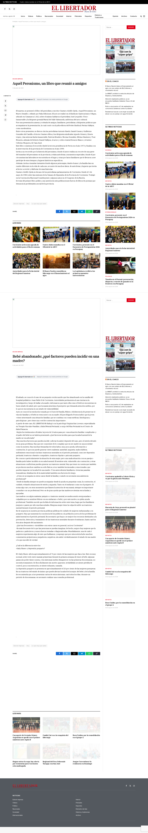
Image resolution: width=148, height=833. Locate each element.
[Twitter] (5, 106)
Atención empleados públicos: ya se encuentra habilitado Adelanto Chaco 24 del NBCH (120, 101)
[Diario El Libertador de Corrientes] (74, 9)
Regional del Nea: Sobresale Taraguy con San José (54, 763)
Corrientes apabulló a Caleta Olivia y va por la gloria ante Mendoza (120, 477)
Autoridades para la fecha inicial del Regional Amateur (26, 272)
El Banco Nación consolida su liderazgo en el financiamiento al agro (56, 273)
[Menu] (144, 16)
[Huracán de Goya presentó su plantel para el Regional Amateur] (120, 493)
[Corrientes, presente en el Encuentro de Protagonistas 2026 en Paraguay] (86, 234)
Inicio (23, 16)
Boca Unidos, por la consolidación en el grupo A (86, 736)
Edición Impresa (18, 79)
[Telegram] (5, 115)
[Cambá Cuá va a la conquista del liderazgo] (56, 725)
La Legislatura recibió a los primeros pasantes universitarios (84, 273)
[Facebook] (5, 101)
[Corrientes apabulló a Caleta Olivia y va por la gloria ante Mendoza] (120, 462)
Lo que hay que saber (39, 203)
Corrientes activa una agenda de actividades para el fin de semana (26, 246)
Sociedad (59, 16)
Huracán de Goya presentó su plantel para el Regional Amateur (120, 508)
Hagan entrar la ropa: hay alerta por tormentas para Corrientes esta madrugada (26, 764)
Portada (15, 21)
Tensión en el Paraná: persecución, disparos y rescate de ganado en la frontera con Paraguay (119, 281)
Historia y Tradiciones (99, 16)
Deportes (88, 16)
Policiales (78, 16)
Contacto (133, 16)
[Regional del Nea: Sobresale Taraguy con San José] (56, 751)
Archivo (124, 16)
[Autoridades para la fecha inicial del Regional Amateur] (26, 260)
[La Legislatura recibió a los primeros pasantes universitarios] (86, 260)
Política (39, 16)
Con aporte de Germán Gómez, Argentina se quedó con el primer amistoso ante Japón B (26, 737)
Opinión (115, 16)
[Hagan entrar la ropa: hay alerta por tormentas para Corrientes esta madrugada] (26, 751)
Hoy (28, 203)
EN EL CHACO (113, 81)
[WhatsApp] (5, 120)
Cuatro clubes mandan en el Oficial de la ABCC (35, 2)
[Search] (141, 16)
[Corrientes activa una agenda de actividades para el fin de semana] (26, 234)
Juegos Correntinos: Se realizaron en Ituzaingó (82, 763)
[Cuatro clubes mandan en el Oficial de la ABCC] (56, 234)
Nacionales (49, 16)
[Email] (5, 110)
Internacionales (110, 212)
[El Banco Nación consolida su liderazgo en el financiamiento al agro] (56, 260)
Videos (30, 16)
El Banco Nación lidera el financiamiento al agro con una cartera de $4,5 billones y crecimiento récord (119, 88)
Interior (68, 16)
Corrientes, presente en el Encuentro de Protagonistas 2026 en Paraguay (86, 247)
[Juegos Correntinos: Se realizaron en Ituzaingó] (86, 751)
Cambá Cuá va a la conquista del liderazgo (55, 736)
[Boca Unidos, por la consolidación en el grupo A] (86, 725)
